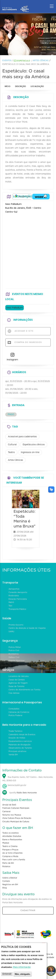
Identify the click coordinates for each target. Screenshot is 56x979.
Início (7, 86)
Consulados (14, 709)
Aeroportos (14, 589)
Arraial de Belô (9, 805)
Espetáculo (23, 61)
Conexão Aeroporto (18, 592)
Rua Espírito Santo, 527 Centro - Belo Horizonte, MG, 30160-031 (27, 779)
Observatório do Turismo (20, 748)
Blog (4, 888)
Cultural (12, 445)
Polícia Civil (14, 650)
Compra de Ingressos (28, 342)
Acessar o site (23, 331)
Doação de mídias (17, 738)
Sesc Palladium (14, 307)
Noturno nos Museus (11, 815)
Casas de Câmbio (17, 680)
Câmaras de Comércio (19, 712)
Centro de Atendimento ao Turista (24, 690)
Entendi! (7, 974)
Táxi (10, 606)
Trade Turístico (15, 731)
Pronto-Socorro (16, 625)
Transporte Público (17, 609)
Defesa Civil (14, 657)
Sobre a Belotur (9, 878)
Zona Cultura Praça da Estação (16, 818)
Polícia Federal (15, 715)
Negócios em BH (10, 884)
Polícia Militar (15, 647)
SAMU (11, 631)
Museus (5, 843)
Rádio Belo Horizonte (27, 793)
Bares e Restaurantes (12, 840)
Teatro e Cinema (9, 846)
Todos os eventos (10, 833)
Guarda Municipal (16, 661)
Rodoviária (14, 596)
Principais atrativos (17, 751)
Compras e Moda (10, 856)
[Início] (15, 5)
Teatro (11, 452)
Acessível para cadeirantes (22, 437)
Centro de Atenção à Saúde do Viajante (27, 628)
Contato (6, 881)
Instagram (12, 359)
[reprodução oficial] (28, 34)
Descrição (20, 86)
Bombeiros (14, 654)
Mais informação (22, 967)
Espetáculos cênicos (34, 445)
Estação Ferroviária (18, 599)
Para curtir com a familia (13, 860)
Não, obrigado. (22, 974)
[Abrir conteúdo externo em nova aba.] (22, 197)
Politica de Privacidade (48, 955)
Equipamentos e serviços (20, 741)
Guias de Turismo (16, 686)
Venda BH (13, 755)
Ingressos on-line (30, 452)
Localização (37, 86)
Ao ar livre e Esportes (12, 853)
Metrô (11, 602)
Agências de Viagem (18, 683)
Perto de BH (8, 863)
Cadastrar (28, 910)
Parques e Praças (10, 850)
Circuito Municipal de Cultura (15, 822)
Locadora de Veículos (19, 676)
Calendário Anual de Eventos (22, 734)
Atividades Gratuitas (11, 836)
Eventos (7, 60)
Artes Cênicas (41, 60)
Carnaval (6, 811)
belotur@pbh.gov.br (16, 785)
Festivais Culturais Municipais (15, 808)
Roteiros (6, 866)
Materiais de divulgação (19, 745)
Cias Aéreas (14, 693)
